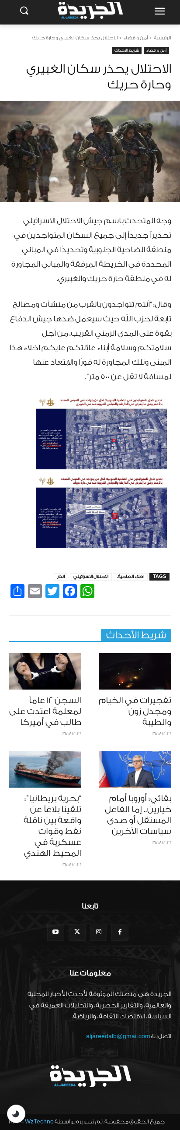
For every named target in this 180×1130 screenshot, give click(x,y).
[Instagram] (98, 932)
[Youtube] (55, 932)
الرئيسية (162, 38)
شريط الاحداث (126, 50)
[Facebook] (119, 932)
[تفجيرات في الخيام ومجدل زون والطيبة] (135, 671)
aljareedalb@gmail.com (118, 1036)
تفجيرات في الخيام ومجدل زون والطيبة (135, 711)
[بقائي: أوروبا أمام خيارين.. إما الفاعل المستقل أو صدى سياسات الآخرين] (135, 769)
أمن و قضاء (136, 38)
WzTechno (39, 1121)
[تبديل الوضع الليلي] (16, 1114)
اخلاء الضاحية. (130, 576)
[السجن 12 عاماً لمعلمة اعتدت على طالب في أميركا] (45, 671)
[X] (77, 932)
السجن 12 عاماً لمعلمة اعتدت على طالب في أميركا (45, 711)
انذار (61, 576)
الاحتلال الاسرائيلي (90, 576)
